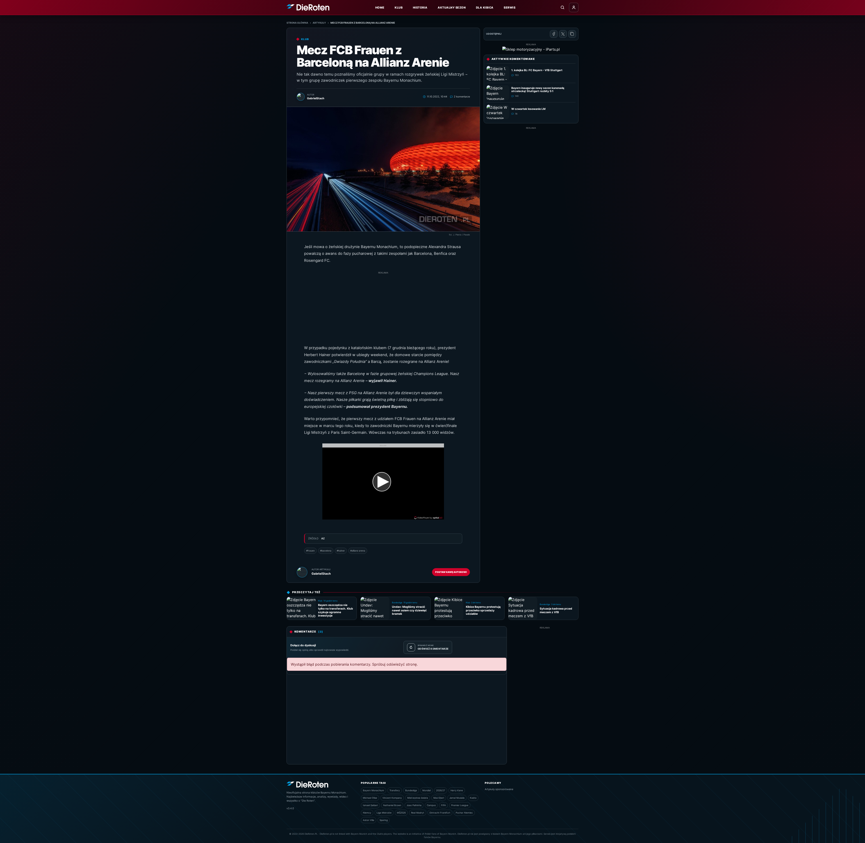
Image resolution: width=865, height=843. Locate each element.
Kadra (473, 797)
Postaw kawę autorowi (451, 572)
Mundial (426, 790)
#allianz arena (357, 550)
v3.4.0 (290, 808)
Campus (431, 805)
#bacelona (325, 550)
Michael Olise (370, 797)
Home (380, 7)
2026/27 (440, 790)
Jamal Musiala (456, 797)
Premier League (459, 805)
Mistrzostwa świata (417, 797)
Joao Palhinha (414, 805)
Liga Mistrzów (384, 812)
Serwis (509, 7)
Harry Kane (457, 790)
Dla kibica (485, 7)
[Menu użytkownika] (573, 7)
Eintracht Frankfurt (440, 812)
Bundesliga (411, 790)
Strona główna (297, 22)
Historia (420, 7)
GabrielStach (321, 573)
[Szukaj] (562, 7)
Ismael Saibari (370, 805)
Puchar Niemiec (464, 812)
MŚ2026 (401, 812)
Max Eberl (438, 797)
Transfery (394, 790)
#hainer (341, 550)
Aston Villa (368, 820)
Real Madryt (417, 812)
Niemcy (367, 812)
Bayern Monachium (373, 790)
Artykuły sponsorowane (499, 789)
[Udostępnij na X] (563, 34)
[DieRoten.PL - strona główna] (308, 7)
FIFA (443, 805)
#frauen (310, 550)
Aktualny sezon (452, 7)
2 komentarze (462, 96)
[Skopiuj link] (572, 34)
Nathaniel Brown (392, 805)
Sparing (384, 820)
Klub (399, 7)
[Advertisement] (383, 306)
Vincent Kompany (392, 797)
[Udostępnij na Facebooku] (554, 34)
